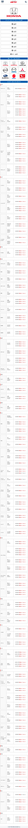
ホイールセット (23, 88)
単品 (20, 88)
